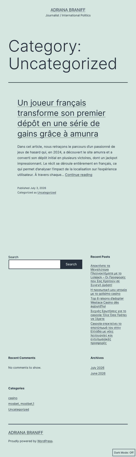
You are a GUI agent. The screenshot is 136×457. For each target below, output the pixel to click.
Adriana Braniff (68, 9)
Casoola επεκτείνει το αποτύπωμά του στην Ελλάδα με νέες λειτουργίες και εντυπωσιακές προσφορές (106, 333)
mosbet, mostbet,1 (21, 403)
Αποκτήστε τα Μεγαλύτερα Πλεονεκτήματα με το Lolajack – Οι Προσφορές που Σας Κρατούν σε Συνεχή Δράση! (108, 275)
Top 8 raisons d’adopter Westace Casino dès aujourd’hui (107, 302)
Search (13, 257)
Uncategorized (46, 192)
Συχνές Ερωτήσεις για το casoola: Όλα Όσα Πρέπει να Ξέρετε (109, 314)
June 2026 (98, 373)
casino (12, 398)
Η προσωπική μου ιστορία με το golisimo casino (109, 291)
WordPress (44, 441)
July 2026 (97, 367)
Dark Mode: (121, 452)
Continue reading (78, 175)
